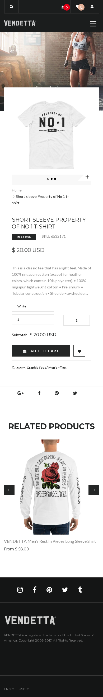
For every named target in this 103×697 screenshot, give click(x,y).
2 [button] (51, 179)
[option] (51, 135)
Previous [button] (9, 490)
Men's (52, 367)
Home (17, 190)
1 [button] (48, 179)
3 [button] (55, 179)
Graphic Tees (36, 367)
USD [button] (22, 689)
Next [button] (93, 490)
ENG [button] (7, 689)
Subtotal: (19, 335)
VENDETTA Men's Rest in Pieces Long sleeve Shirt (50, 541)
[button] (11, 6)
